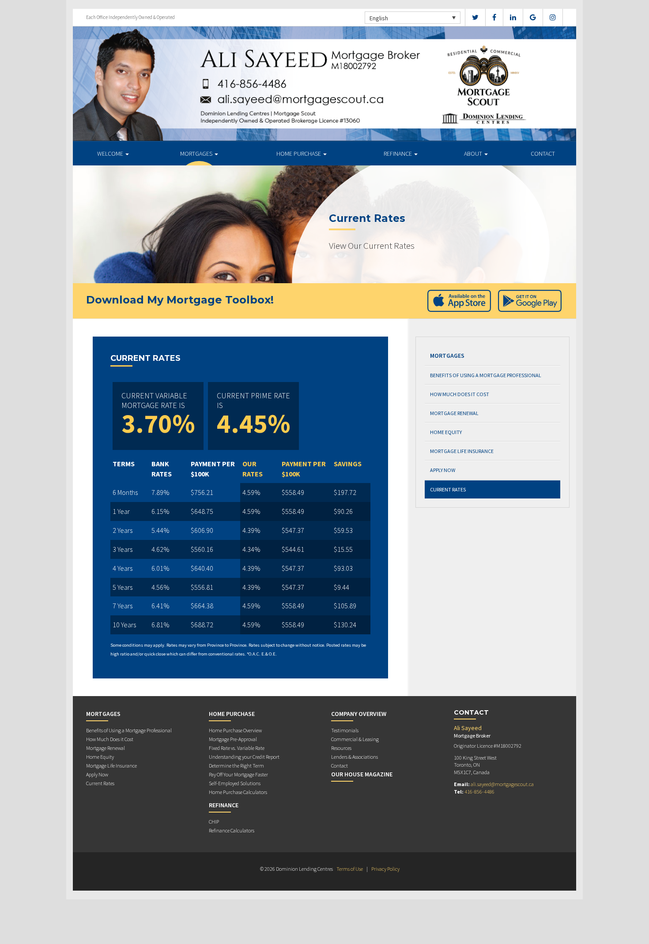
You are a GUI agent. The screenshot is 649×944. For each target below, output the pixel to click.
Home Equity (446, 432)
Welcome (111, 153)
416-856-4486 (479, 791)
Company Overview (358, 714)
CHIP (214, 821)
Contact (543, 153)
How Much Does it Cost (459, 394)
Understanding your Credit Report (244, 756)
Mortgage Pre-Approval (233, 739)
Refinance (398, 153)
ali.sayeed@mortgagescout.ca (502, 784)
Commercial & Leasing (355, 739)
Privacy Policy (385, 868)
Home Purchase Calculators (238, 792)
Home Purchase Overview (235, 730)
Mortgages (197, 153)
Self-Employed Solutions (234, 783)
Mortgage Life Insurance (462, 451)
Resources (341, 748)
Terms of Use (349, 868)
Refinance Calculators (231, 830)
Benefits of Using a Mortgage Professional (485, 375)
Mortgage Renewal (454, 413)
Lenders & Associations (354, 756)
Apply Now (442, 470)
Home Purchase (299, 153)
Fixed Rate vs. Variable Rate (236, 748)
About (473, 153)
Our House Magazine (361, 774)
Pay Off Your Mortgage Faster (238, 774)
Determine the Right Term (236, 765)
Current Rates (448, 489)
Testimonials (344, 730)
